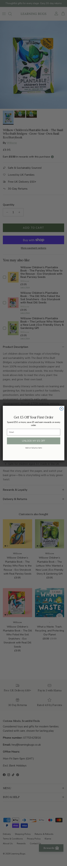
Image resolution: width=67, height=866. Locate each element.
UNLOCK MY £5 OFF (33, 440)
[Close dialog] (61, 408)
